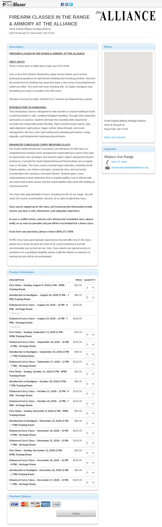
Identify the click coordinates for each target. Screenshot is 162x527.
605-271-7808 (119, 161)
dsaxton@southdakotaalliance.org (129, 167)
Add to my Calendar (114, 137)
